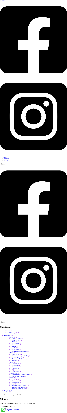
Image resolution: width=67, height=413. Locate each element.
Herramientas (12, 332)
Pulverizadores (13, 373)
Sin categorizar (7, 390)
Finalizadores (15, 367)
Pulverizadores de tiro (18, 376)
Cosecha (11, 337)
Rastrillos (14, 360)
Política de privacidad (9, 411)
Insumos (11, 334)
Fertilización (12, 348)
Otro (10, 370)
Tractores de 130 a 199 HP (19, 385)
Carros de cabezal (17, 338)
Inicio (1, 395)
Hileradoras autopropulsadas (20, 356)
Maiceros (14, 341)
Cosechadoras (16, 340)
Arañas (14, 379)
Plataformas (15, 343)
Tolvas (14, 346)
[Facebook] (33, 77)
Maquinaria (6, 335)
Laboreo (11, 362)
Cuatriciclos (15, 371)
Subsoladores (15, 368)
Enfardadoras (15, 354)
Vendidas (6, 392)
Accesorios (6, 330)
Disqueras (15, 365)
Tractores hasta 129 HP (18, 387)
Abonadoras (15, 349)
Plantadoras (15, 381)
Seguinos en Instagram (13, 409)
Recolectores (15, 345)
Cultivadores (15, 363)
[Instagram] (33, 154)
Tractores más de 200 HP (19, 388)
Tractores (11, 384)
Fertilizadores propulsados (19, 351)
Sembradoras (15, 382)
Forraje (11, 352)
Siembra (11, 377)
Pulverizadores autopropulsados (21, 374)
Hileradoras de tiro (17, 357)
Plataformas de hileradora (19, 359)
